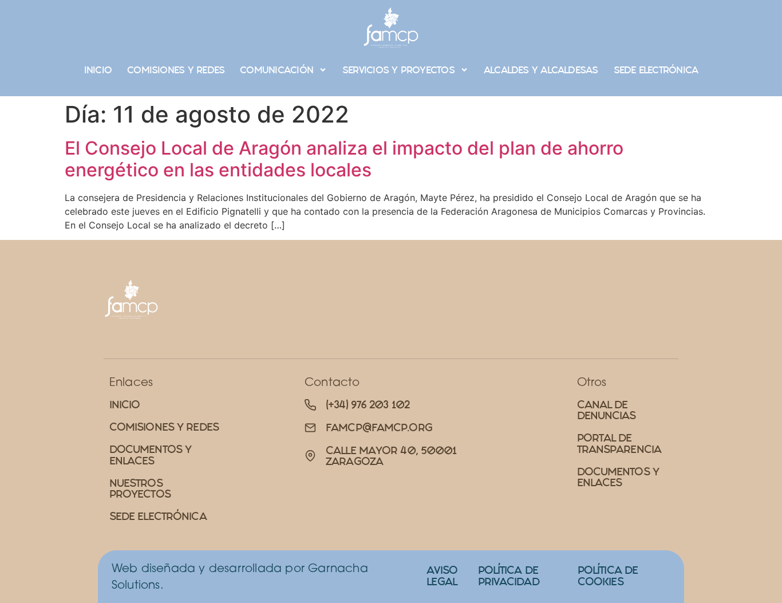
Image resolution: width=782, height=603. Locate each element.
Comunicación (276, 70)
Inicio (98, 70)
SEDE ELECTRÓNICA (656, 70)
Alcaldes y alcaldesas (541, 70)
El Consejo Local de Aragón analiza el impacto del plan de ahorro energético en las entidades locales (344, 159)
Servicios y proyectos (398, 70)
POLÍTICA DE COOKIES (608, 575)
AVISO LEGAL (441, 575)
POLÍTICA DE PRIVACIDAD (508, 575)
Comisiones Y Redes (175, 70)
